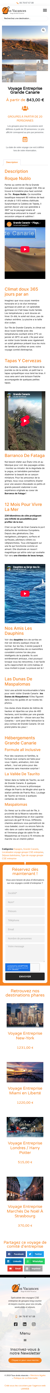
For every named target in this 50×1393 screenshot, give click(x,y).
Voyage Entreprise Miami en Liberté (25, 1091)
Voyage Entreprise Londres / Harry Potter (25, 1148)
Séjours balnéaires (11, 855)
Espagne (18, 849)
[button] (45, 10)
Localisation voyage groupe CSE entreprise (22, 852)
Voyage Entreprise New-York (25, 1036)
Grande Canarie (30, 849)
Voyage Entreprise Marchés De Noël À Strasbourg (25, 1211)
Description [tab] (12, 162)
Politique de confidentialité (25, 1378)
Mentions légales (38, 1375)
